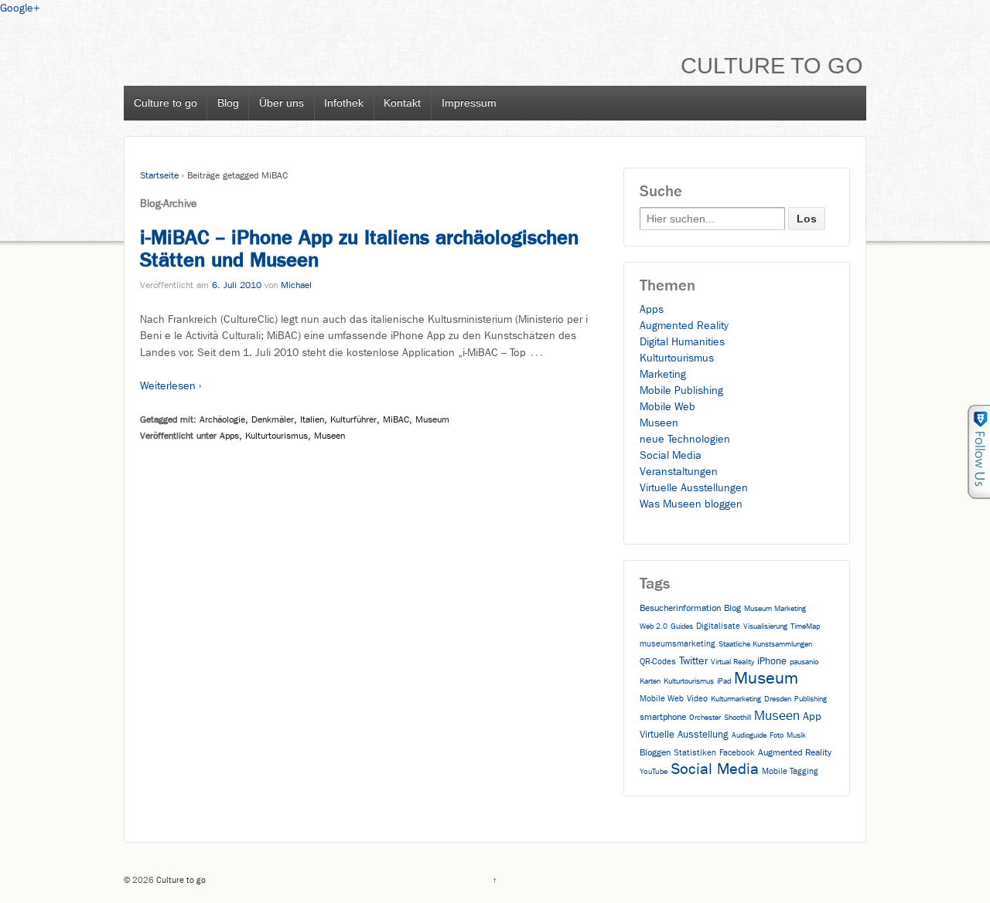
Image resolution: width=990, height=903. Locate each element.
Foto (776, 735)
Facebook (737, 753)
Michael (296, 285)
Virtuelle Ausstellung (684, 734)
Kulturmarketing (736, 699)
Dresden (777, 699)
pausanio (804, 662)
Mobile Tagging (790, 771)
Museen (329, 435)
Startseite (159, 175)
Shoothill (737, 717)
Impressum (469, 103)
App (812, 716)
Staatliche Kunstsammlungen (765, 644)
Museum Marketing (775, 608)
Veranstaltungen (679, 471)
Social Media (671, 455)
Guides (682, 626)
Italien (312, 419)
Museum (432, 419)
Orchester (705, 717)
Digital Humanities (682, 341)
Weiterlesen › (171, 385)
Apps (229, 435)
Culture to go (772, 65)
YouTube (653, 771)
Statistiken (695, 753)
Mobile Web (667, 406)
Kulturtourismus (276, 435)
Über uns (281, 103)
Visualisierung (765, 626)
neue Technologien (685, 439)
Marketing (663, 374)
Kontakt (402, 103)
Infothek (344, 103)
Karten (650, 681)
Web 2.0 (653, 626)
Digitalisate (718, 626)
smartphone (663, 716)
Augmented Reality (684, 325)
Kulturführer (353, 419)
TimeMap (805, 626)
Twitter (693, 661)
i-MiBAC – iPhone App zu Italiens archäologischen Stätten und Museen (359, 249)
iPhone (772, 661)
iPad (724, 681)
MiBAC (396, 419)
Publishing (810, 699)
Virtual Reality (732, 662)
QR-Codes (658, 662)
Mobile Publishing (681, 390)
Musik (796, 735)
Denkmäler (272, 419)
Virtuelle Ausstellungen (694, 487)
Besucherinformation (680, 608)
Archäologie (222, 419)
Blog (228, 103)
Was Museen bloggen (691, 504)
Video (697, 699)
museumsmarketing (677, 644)
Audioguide (749, 735)
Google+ (19, 8)
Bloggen (655, 752)
